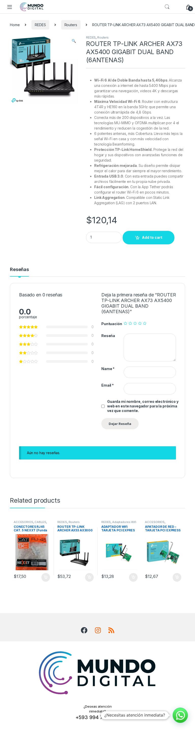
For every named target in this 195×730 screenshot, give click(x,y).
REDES (40, 25)
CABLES (40, 522)
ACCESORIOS (23, 522)
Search (167, 7)
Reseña (108, 336)
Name (108, 369)
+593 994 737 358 (97, 717)
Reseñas (19, 269)
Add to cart (152, 237)
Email (107, 385)
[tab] (19, 271)
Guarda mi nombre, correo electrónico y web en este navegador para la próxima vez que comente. (142, 406)
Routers (70, 25)
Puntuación (111, 324)
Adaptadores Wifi (124, 522)
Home (15, 25)
